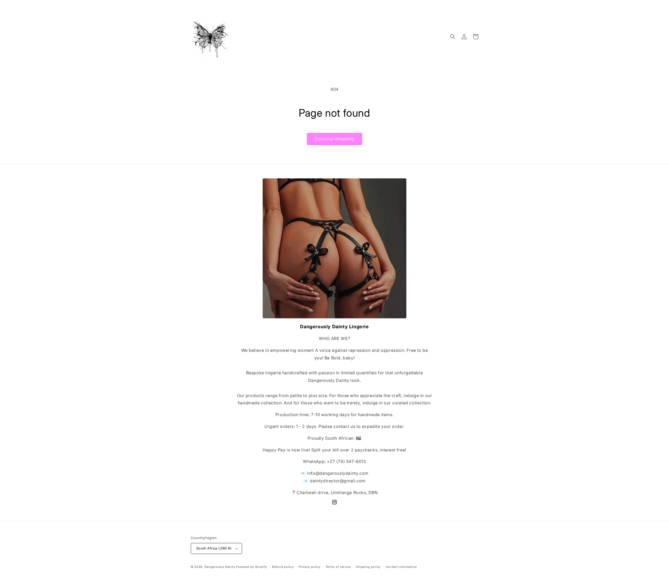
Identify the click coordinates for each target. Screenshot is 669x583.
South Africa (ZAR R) (214, 548)
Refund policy (282, 567)
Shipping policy (368, 567)
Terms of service (338, 567)
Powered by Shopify (251, 567)
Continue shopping (334, 138)
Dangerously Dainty (220, 567)
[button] (452, 36)
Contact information (401, 567)
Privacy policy (309, 567)
